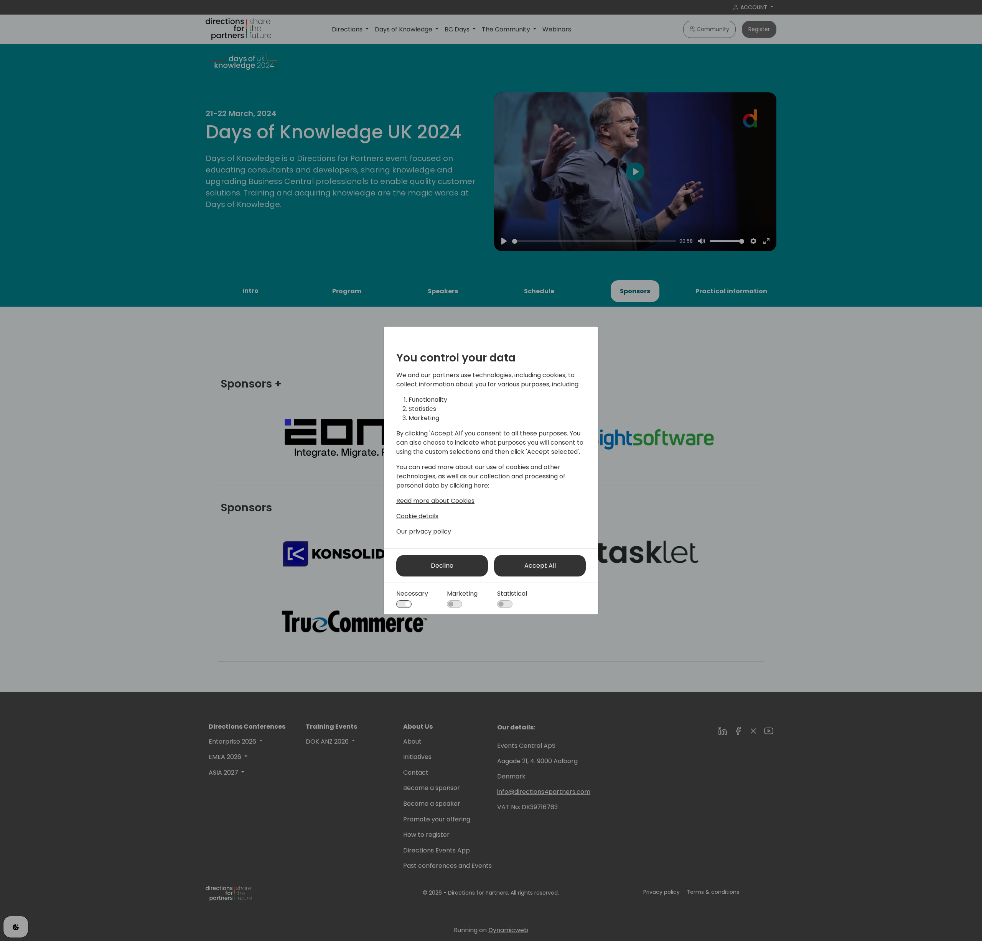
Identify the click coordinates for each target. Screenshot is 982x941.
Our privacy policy (423, 531)
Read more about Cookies (435, 500)
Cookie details (417, 516)
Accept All (540, 565)
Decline (442, 565)
